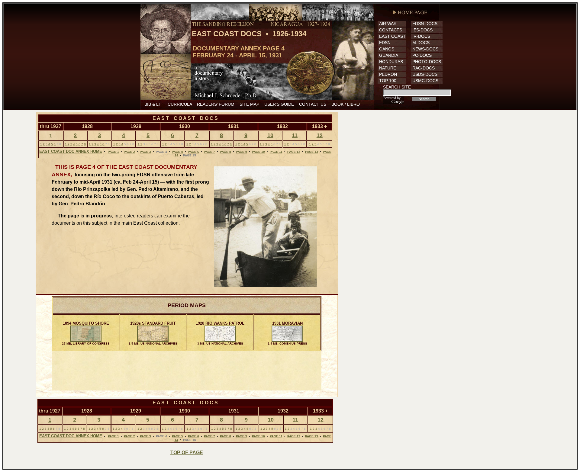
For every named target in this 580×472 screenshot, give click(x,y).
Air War (388, 23)
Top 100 (387, 80)
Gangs (386, 49)
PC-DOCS (422, 55)
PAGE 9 (241, 151)
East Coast (392, 36)
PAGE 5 (177, 151)
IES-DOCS (422, 29)
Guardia (388, 55)
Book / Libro (345, 104)
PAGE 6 (193, 151)
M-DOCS (421, 42)
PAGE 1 (113, 151)
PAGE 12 (293, 151)
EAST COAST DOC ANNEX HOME (70, 151)
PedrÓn (388, 74)
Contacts (390, 29)
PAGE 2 (129, 151)
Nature (387, 68)
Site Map (249, 104)
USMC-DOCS (425, 80)
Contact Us (312, 104)
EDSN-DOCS (424, 23)
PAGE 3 (145, 151)
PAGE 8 (225, 151)
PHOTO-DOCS (426, 61)
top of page (186, 452)
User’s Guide (279, 104)
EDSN (385, 42)
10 (270, 135)
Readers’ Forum (215, 104)
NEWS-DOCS (425, 49)
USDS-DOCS (424, 74)
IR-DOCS (421, 36)
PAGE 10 (258, 151)
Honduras (391, 61)
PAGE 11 (276, 151)
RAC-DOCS (423, 68)
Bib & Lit (153, 104)
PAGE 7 (209, 151)
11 (295, 135)
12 (320, 135)
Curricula (180, 104)
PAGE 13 (311, 151)
